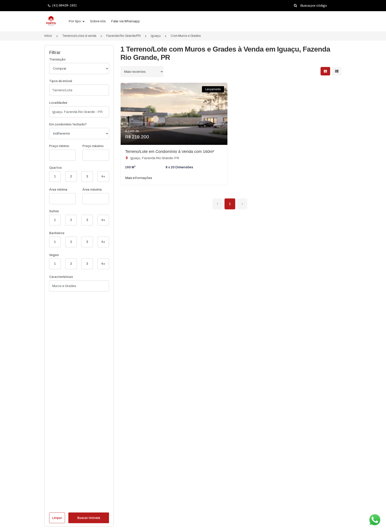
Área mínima (58, 189)
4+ (103, 176)
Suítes (54, 211)
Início (48, 35)
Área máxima (92, 189)
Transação (57, 59)
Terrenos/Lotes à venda (79, 35)
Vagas (54, 255)
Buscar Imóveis (88, 518)
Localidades (58, 102)
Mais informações (138, 178)
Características (61, 277)
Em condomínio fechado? (68, 124)
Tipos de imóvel (60, 81)
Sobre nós (98, 21)
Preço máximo (93, 146)
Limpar (57, 518)
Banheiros (56, 233)
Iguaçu (156, 35)
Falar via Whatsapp (125, 21)
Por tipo (75, 21)
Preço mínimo (59, 146)
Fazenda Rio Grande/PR (123, 35)
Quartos (55, 167)
